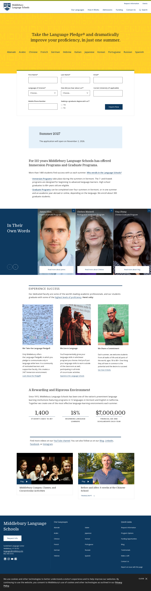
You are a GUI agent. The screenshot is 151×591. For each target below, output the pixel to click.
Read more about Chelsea (94, 269)
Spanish (139, 52)
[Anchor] (100, 164)
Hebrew (67, 52)
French (44, 52)
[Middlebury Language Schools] (16, 7)
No (64, 108)
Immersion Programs (42, 178)
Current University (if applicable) (106, 88)
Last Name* (65, 75)
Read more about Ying (132, 269)
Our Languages (77, 10)
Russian (128, 52)
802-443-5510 (8, 554)
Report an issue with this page (132, 567)
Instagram (48, 444)
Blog (102, 440)
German (55, 52)
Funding (119, 10)
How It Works (93, 10)
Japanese (89, 52)
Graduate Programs (41, 189)
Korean (101, 52)
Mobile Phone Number (37, 101)
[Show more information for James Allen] (73, 210)
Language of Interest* (37, 88)
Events (145, 3)
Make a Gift (125, 556)
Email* (96, 75)
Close (142, 579)
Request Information (131, 3)
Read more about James (56, 269)
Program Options (127, 533)
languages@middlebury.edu (13, 551)
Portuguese (114, 52)
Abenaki (11, 52)
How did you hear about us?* (72, 88)
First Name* (33, 75)
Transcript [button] (87, 496)
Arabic (22, 52)
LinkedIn (109, 440)
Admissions (107, 10)
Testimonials (125, 550)
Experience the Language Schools (72, 376)
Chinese (33, 52)
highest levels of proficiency (68, 297)
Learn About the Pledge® (31, 376)
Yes (64, 105)
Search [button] (144, 10)
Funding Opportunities (129, 539)
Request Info (12, 538)
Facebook (34, 444)
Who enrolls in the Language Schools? (104, 172)
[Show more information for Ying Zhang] (149, 210)
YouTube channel (62, 440)
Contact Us (131, 10)
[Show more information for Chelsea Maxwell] (111, 210)
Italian (77, 52)
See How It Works (104, 370)
